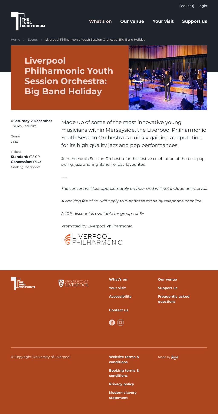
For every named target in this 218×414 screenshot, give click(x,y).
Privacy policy (121, 384)
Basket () (186, 6)
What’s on (100, 21)
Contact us (118, 310)
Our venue (132, 21)
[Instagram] (120, 322)
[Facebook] (112, 322)
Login (202, 6)
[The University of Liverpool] (74, 283)
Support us (194, 21)
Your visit (163, 21)
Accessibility (120, 296)
